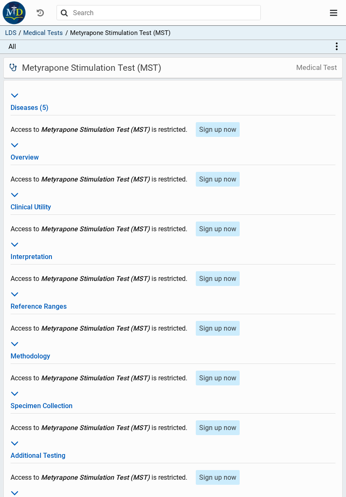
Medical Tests (43, 33)
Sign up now (217, 130)
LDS (10, 33)
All (12, 47)
